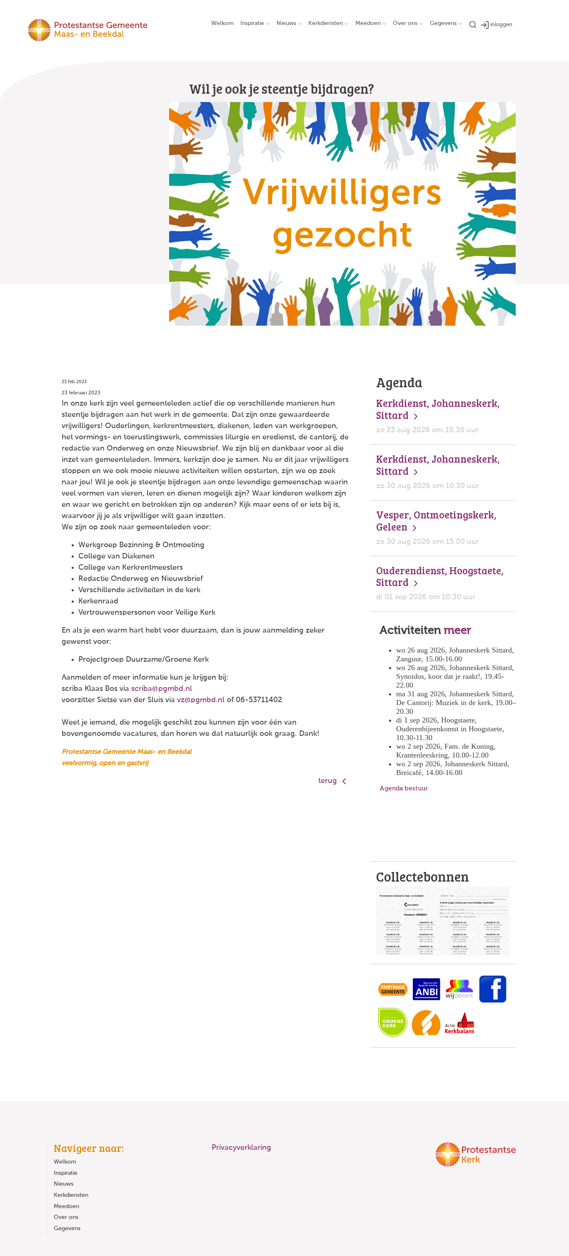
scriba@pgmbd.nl (161, 689)
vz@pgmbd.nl (201, 700)
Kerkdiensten (325, 23)
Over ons (405, 23)
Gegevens (443, 23)
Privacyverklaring (241, 1147)
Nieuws (286, 23)
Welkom (222, 23)
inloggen (501, 24)
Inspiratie (252, 23)
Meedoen (368, 23)
